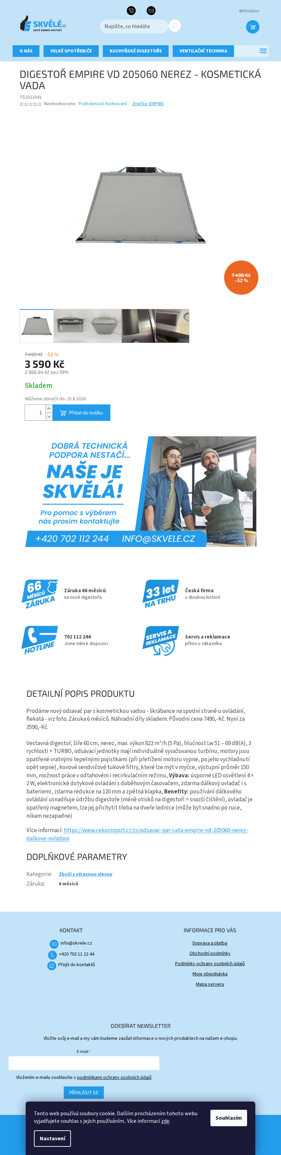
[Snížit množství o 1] (49, 417)
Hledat (175, 26)
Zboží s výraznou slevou (85, 874)
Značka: (148, 103)
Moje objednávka (210, 974)
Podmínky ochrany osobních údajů (210, 963)
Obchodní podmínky (210, 953)
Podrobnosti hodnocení (102, 104)
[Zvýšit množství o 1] (49, 409)
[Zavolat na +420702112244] (134, 11)
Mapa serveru (210, 984)
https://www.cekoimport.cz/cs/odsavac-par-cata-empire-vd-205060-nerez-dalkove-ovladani (137, 834)
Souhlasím (229, 1118)
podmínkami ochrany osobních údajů (114, 1077)
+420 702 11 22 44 (76, 954)
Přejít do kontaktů (76, 964)
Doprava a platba (210, 943)
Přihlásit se (83, 1092)
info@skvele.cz (76, 943)
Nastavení (52, 1138)
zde (165, 1121)
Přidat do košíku (86, 412)
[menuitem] (26, 51)
